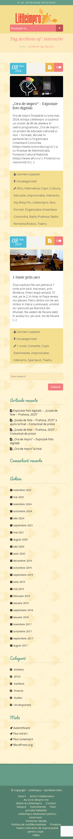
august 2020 (20, 539)
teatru (42, 224)
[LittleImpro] (36, 16)
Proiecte (18, 690)
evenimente (22, 353)
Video (36, 835)
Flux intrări (20, 733)
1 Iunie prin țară (26, 277)
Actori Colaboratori (42, 796)
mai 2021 (18, 532)
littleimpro (40, 202)
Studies (18, 697)
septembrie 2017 (23, 638)
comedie (34, 346)
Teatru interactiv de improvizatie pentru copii (37, 829)
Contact (51, 803)
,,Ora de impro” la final (27, 449)
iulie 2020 (18, 546)
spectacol (34, 360)
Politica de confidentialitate (28, 824)
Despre (21, 806)
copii (44, 188)
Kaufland (19, 683)
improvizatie (36, 195)
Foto (53, 806)
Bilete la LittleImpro (29, 803)
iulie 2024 (18, 518)
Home (22, 46)
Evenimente (38, 806)
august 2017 (20, 645)
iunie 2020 (19, 553)
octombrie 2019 (22, 567)
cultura (55, 188)
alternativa (32, 188)
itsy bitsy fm (22, 202)
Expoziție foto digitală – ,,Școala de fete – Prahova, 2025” (34, 412)
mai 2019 (18, 589)
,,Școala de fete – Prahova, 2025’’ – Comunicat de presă (33, 431)
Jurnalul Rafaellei (36, 810)
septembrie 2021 (23, 525)
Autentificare (21, 728)
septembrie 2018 (23, 610)
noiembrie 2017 (22, 624)
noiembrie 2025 (22, 490)
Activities (19, 669)
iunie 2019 (19, 582)
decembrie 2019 (22, 560)
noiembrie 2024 (22, 504)
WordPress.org (23, 745)
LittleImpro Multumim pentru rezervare (37, 815)
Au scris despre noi (36, 799)
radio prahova (39, 216)
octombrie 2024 (22, 511)
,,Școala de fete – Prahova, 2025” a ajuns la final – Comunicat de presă (33, 422)
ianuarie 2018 (21, 617)
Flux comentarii (23, 739)
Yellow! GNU (54, 790)
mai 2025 (18, 497)
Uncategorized (26, 181)
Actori (22, 796)
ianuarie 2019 (21, 603)
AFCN (17, 676)
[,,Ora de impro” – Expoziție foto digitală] (36, 96)
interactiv (52, 195)
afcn (20, 188)
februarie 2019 (21, 596)
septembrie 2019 (23, 574)
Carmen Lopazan (28, 174)
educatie (20, 195)
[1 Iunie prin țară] (36, 270)
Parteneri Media (36, 821)
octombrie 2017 (22, 631)
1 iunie (21, 346)
